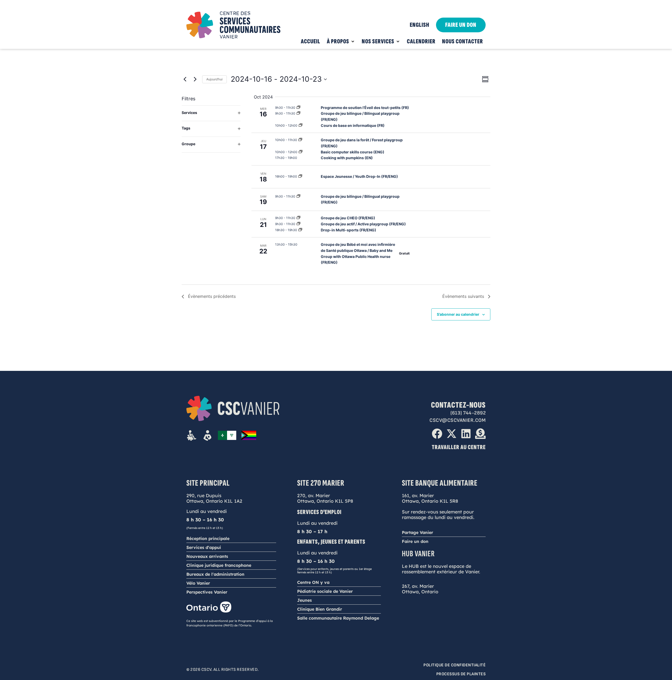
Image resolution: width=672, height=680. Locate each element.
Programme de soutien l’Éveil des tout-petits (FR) (365, 107)
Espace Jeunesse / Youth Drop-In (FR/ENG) (359, 176)
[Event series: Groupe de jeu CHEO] (298, 218)
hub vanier (418, 554)
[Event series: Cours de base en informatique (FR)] (300, 125)
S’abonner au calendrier (458, 314)
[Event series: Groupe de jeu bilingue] (298, 113)
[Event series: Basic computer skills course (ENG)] (300, 152)
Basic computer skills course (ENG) (352, 152)
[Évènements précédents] (185, 79)
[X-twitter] (451, 433)
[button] (341, 41)
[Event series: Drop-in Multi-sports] (300, 230)
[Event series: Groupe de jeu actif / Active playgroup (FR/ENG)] (298, 224)
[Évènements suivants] (195, 79)
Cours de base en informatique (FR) (353, 125)
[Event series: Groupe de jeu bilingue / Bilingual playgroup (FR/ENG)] (298, 196)
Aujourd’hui (214, 79)
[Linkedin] (466, 433)
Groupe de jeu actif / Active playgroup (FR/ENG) (363, 224)
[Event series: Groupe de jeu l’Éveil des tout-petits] (298, 108)
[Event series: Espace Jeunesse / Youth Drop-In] (300, 176)
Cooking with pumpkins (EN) (347, 157)
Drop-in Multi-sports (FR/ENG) (348, 230)
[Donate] (480, 433)
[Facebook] (437, 433)
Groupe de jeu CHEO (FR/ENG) (348, 218)
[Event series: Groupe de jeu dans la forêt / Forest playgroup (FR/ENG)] (300, 140)
